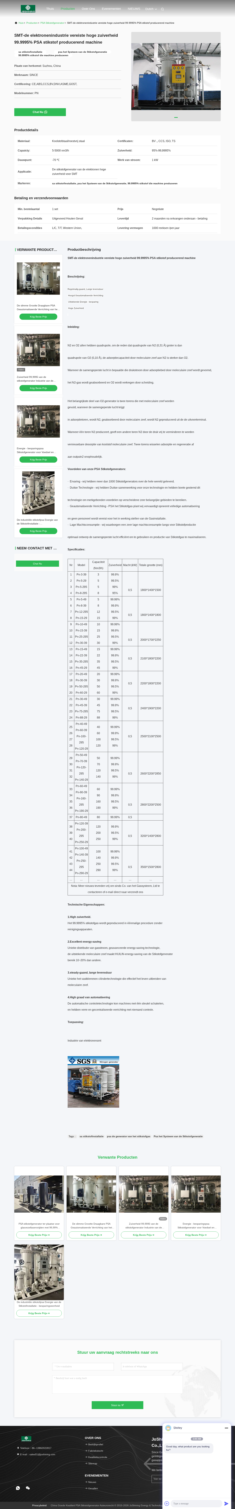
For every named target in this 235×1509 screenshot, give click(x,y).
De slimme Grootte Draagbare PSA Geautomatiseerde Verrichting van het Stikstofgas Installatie (37, 309)
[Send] (226, 1503)
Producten (68, 8)
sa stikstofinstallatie (92, 1136)
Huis (21, 22)
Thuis (50, 8)
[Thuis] (28, 8)
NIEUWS (134, 8)
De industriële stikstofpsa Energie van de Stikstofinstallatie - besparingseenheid (37, 523)
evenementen (111, 8)
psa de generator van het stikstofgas (128, 1136)
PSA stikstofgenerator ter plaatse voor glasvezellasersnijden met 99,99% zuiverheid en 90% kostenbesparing (39, 1225)
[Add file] (166, 1503)
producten (32, 22)
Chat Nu (38, 112)
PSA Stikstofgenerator (52, 22)
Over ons (88, 8)
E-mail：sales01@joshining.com (37, 1454)
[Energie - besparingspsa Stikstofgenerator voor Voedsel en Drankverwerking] (196, 1194)
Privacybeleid (39, 1505)
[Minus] (226, 1428)
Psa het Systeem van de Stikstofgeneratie (178, 1136)
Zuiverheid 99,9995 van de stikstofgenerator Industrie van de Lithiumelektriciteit (35, 381)
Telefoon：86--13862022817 (35, 1448)
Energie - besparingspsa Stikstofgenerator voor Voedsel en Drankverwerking (35, 452)
